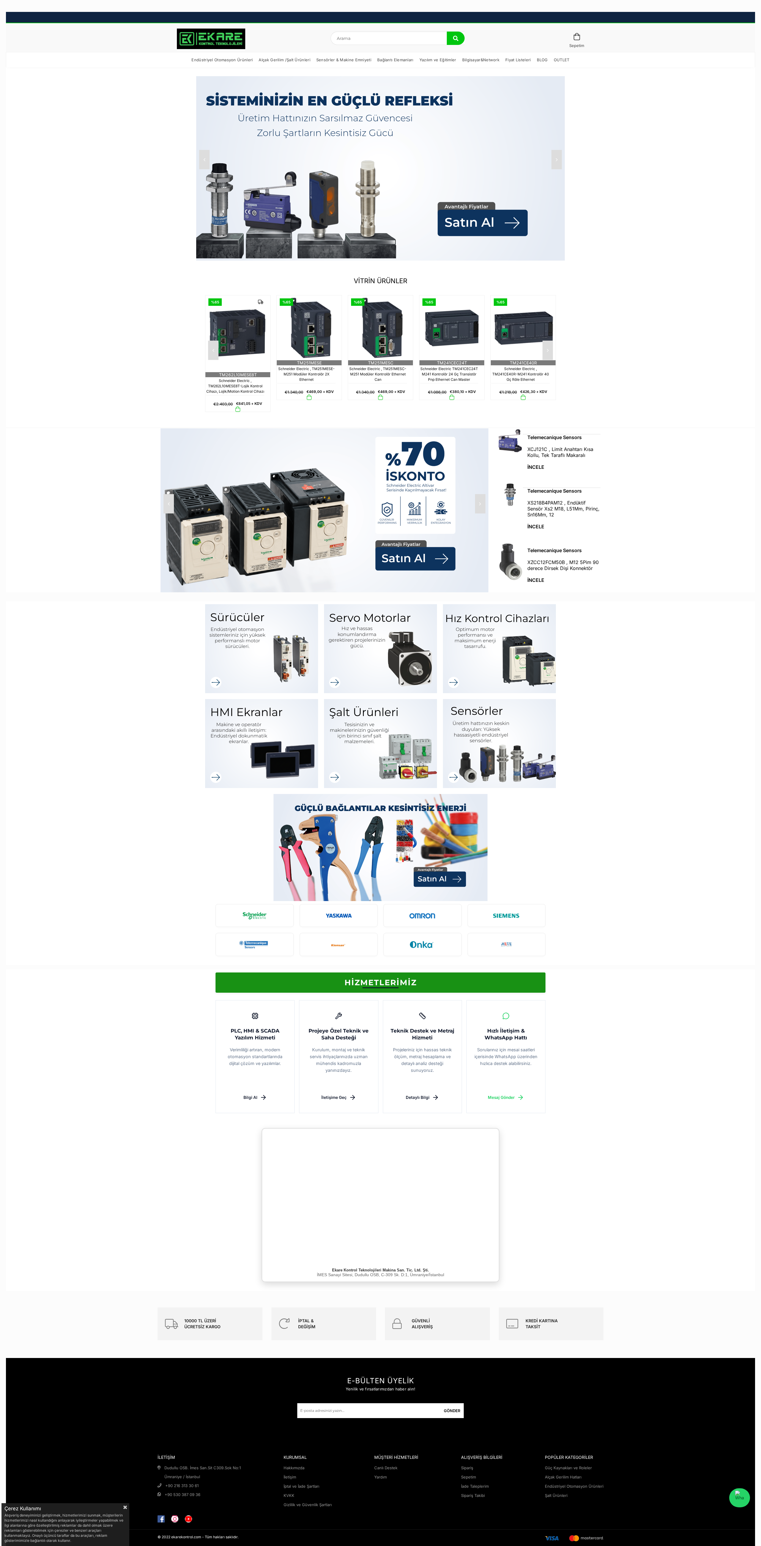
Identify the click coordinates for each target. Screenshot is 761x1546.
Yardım (380, 1477)
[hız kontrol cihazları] (499, 648)
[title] (380, 847)
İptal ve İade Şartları (301, 1486)
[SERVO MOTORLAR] (380, 648)
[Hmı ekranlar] (261, 743)
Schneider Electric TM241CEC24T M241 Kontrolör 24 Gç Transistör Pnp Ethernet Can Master (378, 374)
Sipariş (467, 1467)
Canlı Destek (385, 1467)
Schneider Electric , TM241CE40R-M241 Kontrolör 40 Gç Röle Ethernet (449, 374)
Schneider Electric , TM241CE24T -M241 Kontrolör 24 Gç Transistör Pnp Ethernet (520, 374)
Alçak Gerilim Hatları (563, 1477)
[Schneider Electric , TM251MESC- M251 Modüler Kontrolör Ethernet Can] (309, 327)
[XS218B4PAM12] (549, 485)
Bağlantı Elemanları (395, 59)
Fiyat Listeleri (518, 59)
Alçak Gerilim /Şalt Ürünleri (284, 59)
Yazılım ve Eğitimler (437, 59)
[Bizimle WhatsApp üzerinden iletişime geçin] (740, 1497)
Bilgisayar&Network (480, 59)
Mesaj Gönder (501, 1097)
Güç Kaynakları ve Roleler (568, 1467)
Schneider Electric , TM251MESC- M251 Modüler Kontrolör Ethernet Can (306, 374)
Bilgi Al (250, 1097)
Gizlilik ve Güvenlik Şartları (308, 1504)
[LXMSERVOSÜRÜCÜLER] (261, 648)
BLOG (542, 59)
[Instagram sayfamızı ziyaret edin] (174, 1518)
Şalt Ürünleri (556, 1495)
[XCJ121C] (549, 431)
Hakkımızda (294, 1467)
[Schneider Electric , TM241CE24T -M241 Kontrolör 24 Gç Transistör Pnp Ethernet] (523, 327)
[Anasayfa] (211, 39)
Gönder (452, 1410)
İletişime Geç (334, 1097)
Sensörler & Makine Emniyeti (343, 59)
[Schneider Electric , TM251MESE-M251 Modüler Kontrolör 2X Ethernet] (237, 327)
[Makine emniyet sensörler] (499, 743)
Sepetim (468, 1477)
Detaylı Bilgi (418, 1097)
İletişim (290, 1477)
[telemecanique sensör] (324, 510)
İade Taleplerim (475, 1486)
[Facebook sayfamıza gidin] (161, 1518)
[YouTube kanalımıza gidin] (188, 1518)
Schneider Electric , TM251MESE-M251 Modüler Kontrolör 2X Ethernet (235, 374)
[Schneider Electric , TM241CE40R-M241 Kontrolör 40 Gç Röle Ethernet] (451, 327)
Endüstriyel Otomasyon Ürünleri (222, 59)
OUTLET (562, 59)
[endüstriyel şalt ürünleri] (380, 743)
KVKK (289, 1495)
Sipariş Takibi (473, 1495)
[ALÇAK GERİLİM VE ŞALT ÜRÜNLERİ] (380, 168)
